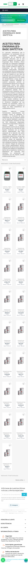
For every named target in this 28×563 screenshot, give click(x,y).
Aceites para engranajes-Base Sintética (12, 33)
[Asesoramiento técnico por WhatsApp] (3, 560)
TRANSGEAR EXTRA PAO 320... (7, 279)
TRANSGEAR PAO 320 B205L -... (20, 433)
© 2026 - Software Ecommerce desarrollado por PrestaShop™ (13, 560)
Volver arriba (20, 480)
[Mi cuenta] (19, 4)
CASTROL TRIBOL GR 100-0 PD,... (20, 187)
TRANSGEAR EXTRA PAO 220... (20, 218)
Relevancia (14, 160)
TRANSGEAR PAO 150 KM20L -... (20, 372)
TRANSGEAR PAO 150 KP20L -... (7, 402)
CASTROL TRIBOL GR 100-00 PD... (7, 187)
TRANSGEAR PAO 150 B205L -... (7, 372)
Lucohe (19, 511)
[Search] (15, 3)
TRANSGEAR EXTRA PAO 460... (21, 311)
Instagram (15, 505)
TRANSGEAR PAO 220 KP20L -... (7, 433)
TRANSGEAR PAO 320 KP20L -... (7, 464)
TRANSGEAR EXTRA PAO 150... (7, 218)
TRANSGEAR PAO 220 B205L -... (20, 402)
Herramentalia (4, 511)
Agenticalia (11, 513)
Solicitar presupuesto (8, 20)
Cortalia (10, 510)
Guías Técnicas (21, 20)
